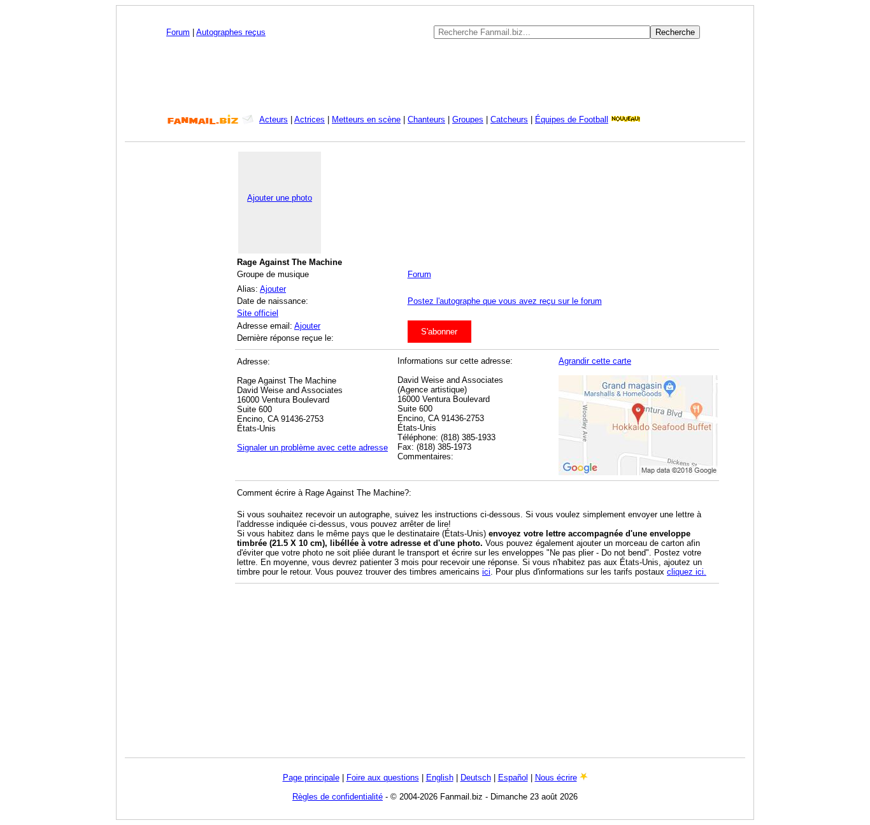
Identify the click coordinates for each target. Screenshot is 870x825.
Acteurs (273, 119)
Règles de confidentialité (337, 796)
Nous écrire (556, 777)
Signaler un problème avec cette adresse (312, 447)
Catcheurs (509, 119)
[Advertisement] (435, 76)
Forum (178, 32)
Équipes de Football (571, 119)
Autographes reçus (231, 32)
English (439, 777)
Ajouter (273, 289)
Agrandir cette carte (595, 361)
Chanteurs (426, 119)
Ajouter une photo (279, 198)
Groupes (467, 119)
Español (513, 777)
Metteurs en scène (366, 119)
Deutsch (475, 777)
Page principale (311, 777)
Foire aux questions (382, 777)
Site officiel (257, 313)
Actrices (309, 119)
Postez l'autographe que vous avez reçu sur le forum (505, 301)
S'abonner (439, 331)
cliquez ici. (686, 572)
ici (486, 572)
